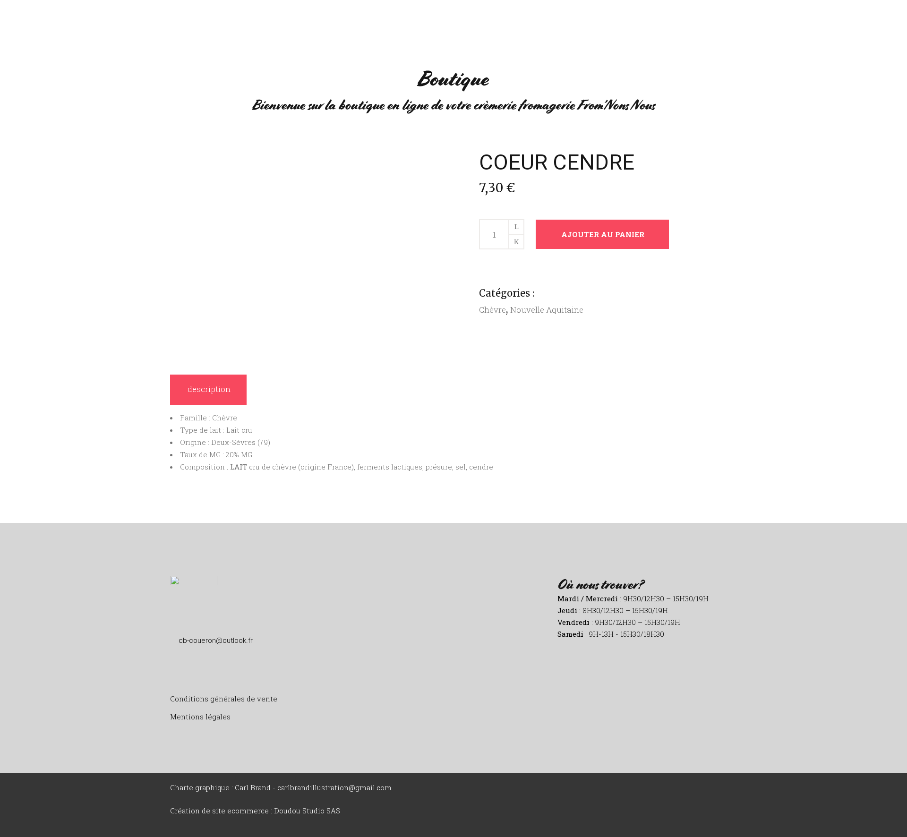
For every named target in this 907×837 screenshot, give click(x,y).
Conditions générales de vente (223, 698)
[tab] (208, 390)
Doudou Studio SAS (307, 810)
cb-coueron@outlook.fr (216, 640)
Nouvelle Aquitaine (546, 309)
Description (209, 389)
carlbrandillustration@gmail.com (334, 787)
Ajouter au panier (602, 234)
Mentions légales (200, 716)
